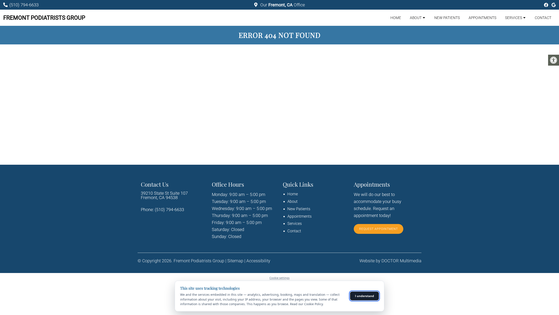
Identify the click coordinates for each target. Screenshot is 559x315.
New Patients (447, 18)
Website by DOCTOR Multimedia (390, 261)
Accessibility (258, 261)
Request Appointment (378, 229)
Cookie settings (279, 278)
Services (513, 18)
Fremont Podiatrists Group (44, 18)
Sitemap (235, 261)
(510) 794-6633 (24, 4)
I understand (364, 296)
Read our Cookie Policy (306, 304)
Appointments (482, 18)
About (416, 18)
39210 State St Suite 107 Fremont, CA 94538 (164, 195)
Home (395, 18)
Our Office (282, 4)
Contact (543, 18)
